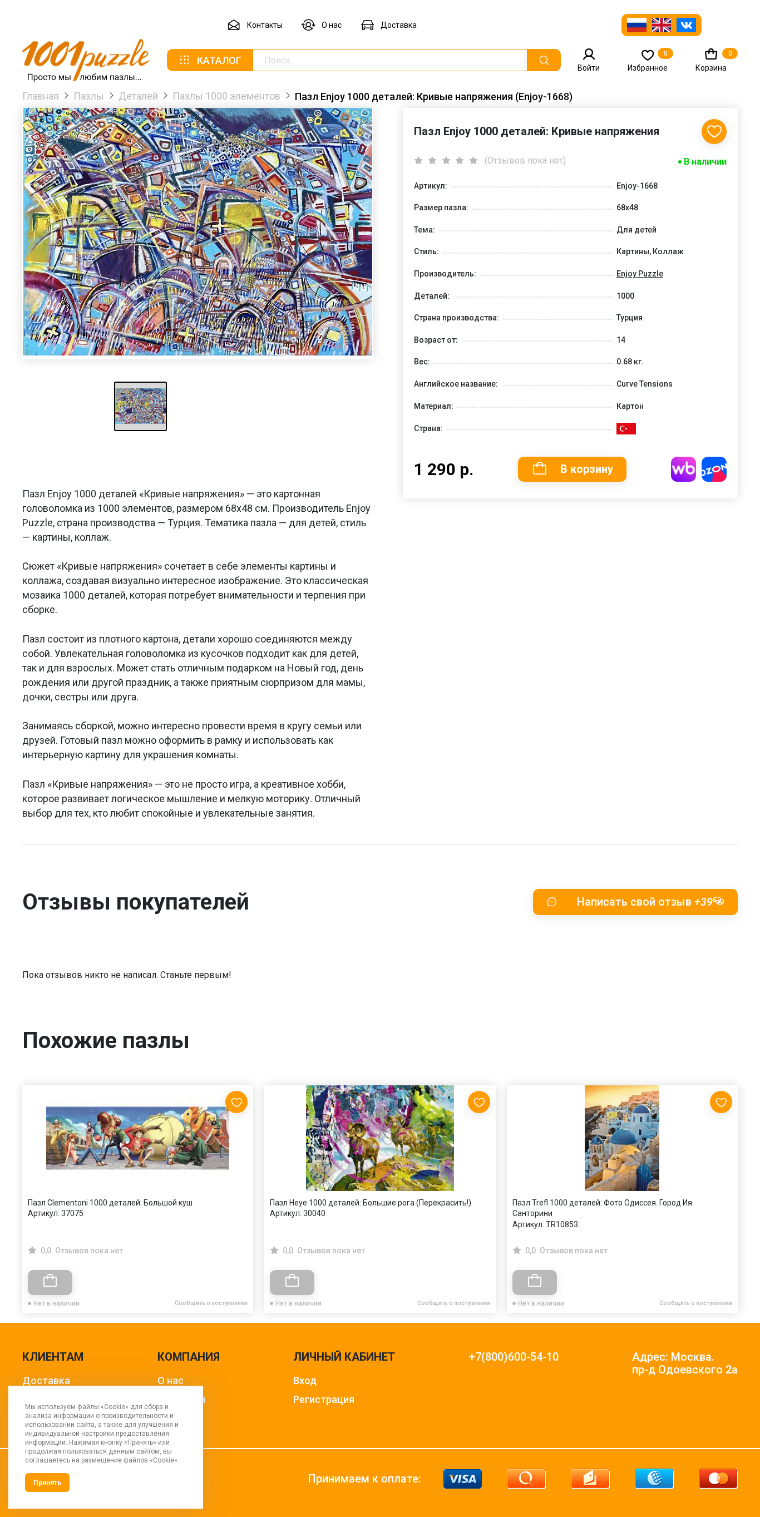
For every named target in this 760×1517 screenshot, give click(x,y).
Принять (47, 1482)
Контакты (265, 25)
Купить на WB (683, 469)
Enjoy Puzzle (639, 273)
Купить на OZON (714, 469)
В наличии (705, 161)
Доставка (399, 25)
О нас (332, 25)
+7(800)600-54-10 (514, 1357)
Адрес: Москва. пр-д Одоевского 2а (685, 1363)
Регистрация (323, 1399)
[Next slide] (723, 1175)
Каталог (219, 60)
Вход (305, 1380)
